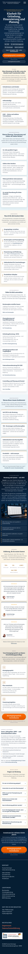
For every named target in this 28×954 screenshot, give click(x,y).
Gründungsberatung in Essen (18, 760)
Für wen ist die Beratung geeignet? (11, 783)
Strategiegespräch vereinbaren (14, 55)
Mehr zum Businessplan (8, 312)
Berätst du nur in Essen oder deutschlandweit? (9, 799)
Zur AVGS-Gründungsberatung (10, 343)
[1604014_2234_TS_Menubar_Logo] (11, 2)
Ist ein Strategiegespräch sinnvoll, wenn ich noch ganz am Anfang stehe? (13, 810)
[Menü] (24, 2)
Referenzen (14, 643)
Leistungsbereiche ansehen (14, 61)
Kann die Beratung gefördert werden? (12, 805)
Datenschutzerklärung (11, 928)
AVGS (8, 253)
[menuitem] (24, 2)
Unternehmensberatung (11, 762)
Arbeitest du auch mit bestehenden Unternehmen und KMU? (11, 816)
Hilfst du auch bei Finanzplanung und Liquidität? (12, 793)
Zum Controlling (6, 389)
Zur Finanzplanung (7, 328)
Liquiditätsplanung (17, 243)
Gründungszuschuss (15, 253)
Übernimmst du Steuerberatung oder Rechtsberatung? (12, 822)
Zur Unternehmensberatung (9, 375)
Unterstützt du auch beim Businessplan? (13, 788)
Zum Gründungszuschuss (8, 359)
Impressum (6, 926)
